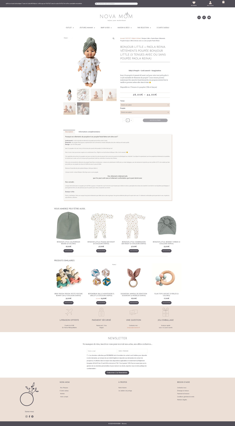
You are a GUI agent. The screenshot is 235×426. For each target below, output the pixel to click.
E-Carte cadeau (163, 27)
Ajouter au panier (155, 120)
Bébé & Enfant (136, 38)
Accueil (122, 38)
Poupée (122, 108)
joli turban (106, 152)
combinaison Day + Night (93, 152)
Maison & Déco (124, 27)
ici (96, 168)
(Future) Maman (86, 27)
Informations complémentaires (89, 132)
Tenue (122, 101)
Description (69, 132)
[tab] (69, 132)
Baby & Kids (105, 27)
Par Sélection (143, 27)
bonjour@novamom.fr (133, 327)
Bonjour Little (69, 191)
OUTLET (69, 27)
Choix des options (69, 251)
